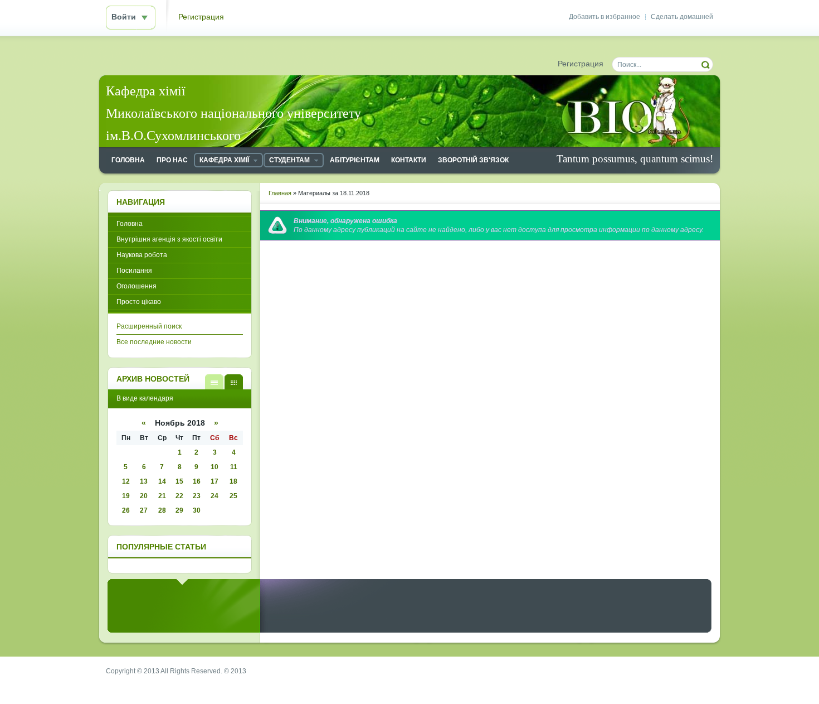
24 (214, 496)
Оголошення (136, 286)
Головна (129, 224)
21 (162, 496)
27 (144, 510)
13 (144, 481)
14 (162, 481)
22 (179, 496)
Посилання (134, 270)
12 (126, 481)
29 (179, 510)
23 (197, 496)
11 (233, 467)
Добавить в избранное (604, 17)
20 (144, 496)
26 (126, 510)
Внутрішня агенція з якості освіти (169, 239)
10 (214, 467)
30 (197, 510)
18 (233, 481)
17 (214, 481)
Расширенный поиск (149, 326)
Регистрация (201, 17)
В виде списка (214, 381)
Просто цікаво (138, 302)
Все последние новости (154, 342)
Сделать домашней (682, 17)
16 (197, 481)
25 (233, 496)
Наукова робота (141, 255)
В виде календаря (234, 381)
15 (179, 481)
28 (162, 510)
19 (126, 496)
